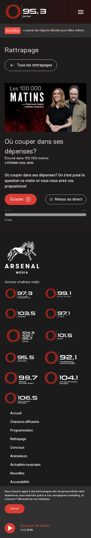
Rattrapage (18, 439)
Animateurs (18, 456)
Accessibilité (19, 482)
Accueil (15, 413)
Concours (17, 447)
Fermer (14, 509)
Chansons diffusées (24, 421)
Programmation (21, 430)
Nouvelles (17, 473)
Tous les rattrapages (34, 65)
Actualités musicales (25, 464)
